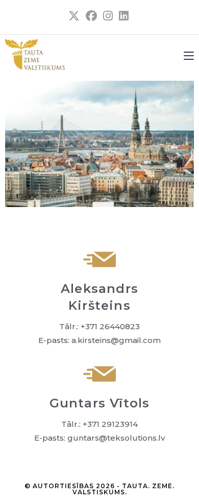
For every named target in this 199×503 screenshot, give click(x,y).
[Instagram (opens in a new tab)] (108, 15)
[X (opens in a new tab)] (74, 15)
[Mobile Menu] (189, 55)
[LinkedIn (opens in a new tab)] (122, 15)
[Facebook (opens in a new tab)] (91, 15)
